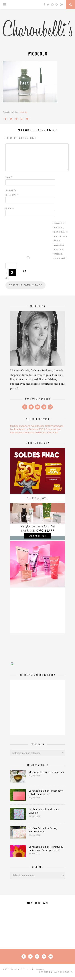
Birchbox (15, 425)
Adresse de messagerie (11, 192)
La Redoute (32, 429)
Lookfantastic (17, 429)
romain (23, 112)
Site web (9, 208)
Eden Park (52, 432)
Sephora (25, 425)
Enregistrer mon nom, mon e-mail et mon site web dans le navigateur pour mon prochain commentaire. (60, 240)
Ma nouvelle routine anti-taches (46, 772)
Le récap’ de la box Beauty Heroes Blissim (43, 829)
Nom (8, 177)
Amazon (19, 432)
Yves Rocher (37, 425)
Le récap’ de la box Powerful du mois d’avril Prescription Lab (46, 848)
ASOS (42, 429)
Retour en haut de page (54, 972)
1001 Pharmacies (54, 425)
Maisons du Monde (35, 432)
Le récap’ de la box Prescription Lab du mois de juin (46, 792)
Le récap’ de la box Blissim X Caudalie (44, 811)
